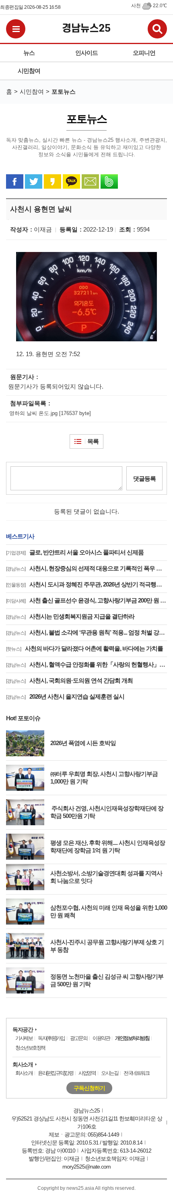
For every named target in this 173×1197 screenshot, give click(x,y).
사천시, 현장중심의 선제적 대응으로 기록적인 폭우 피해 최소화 (86, 568)
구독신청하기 (89, 1088)
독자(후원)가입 (51, 1038)
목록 (93, 441)
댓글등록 (144, 478)
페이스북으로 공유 (14, 181)
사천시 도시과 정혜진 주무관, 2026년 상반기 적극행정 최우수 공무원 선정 (86, 584)
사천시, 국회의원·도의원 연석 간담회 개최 (69, 680)
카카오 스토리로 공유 (52, 181)
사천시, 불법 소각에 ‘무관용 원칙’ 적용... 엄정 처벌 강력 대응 (86, 632)
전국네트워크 (136, 1073)
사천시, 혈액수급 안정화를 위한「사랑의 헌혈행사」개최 (86, 664)
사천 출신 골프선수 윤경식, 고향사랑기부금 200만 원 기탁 (86, 600)
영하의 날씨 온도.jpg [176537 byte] (50, 413)
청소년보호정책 (30, 1048)
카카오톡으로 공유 (71, 181)
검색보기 (157, 28)
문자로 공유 (90, 181)
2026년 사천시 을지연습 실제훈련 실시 (65, 696)
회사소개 (22, 1064)
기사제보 (23, 1038)
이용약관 (101, 1038)
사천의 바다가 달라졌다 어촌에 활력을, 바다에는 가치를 (84, 648)
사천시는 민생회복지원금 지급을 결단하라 (70, 616)
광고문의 (78, 1038)
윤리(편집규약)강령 (55, 1073)
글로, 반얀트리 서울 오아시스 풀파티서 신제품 (75, 552)
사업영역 (86, 1073)
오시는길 (109, 1073)
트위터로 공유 (33, 181)
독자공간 (22, 1029)
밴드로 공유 (109, 181)
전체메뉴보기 (15, 28)
